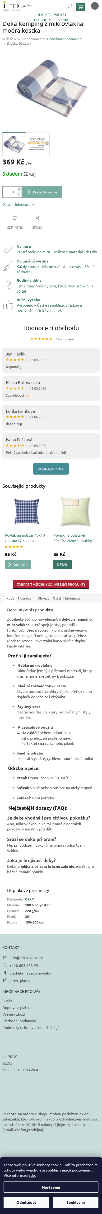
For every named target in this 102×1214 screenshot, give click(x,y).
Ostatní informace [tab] (66, 598)
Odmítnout (26, 1202)
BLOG (7, 1063)
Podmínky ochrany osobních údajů (31, 1027)
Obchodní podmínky (19, 1020)
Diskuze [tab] (44, 598)
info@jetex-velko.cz (26, 957)
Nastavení (51, 1187)
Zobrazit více (51, 468)
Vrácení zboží (13, 1014)
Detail (62, 564)
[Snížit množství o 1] (19, 194)
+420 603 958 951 (51, 14)
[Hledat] (70, 6)
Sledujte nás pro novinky (30, 972)
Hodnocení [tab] (26, 598)
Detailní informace (16, 204)
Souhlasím (75, 1202)
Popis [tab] (10, 598)
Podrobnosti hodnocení (64, 39)
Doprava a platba (16, 1007)
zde (32, 1175)
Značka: (19, 43)
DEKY (29, 899)
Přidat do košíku (45, 192)
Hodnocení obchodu (51, 328)
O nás (7, 1000)
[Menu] (95, 6)
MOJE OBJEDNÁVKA (20, 1069)
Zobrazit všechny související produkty (51, 584)
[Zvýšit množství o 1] (19, 189)
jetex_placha (20, 980)
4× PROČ (10, 1056)
